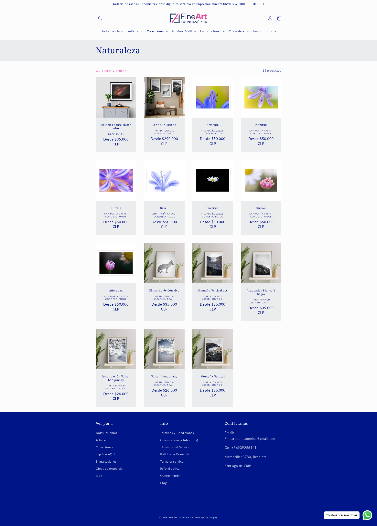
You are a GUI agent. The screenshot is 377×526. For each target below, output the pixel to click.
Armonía (213, 125)
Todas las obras (106, 433)
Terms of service (171, 461)
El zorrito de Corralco (164, 290)
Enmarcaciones (106, 461)
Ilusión (261, 208)
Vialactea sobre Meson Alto (116, 126)
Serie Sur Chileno (164, 125)
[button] (100, 18)
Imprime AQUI (106, 454)
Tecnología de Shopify (205, 517)
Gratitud (213, 208)
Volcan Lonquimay (164, 376)
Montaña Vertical (213, 376)
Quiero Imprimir (171, 475)
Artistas (101, 440)
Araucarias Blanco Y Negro (261, 292)
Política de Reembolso (176, 454)
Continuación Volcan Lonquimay (116, 378)
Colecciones (104, 447)
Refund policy (169, 468)
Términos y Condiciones (177, 433)
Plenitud (261, 125)
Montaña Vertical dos (213, 290)
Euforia (116, 208)
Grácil (164, 208)
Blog (99, 475)
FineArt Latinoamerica (181, 517)
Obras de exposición (110, 468)
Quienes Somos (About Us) (179, 440)
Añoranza (116, 290)
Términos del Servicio (175, 447)
